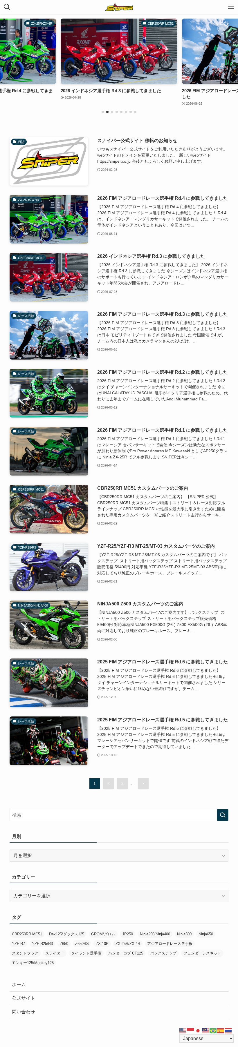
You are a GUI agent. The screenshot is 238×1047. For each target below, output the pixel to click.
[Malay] (206, 1030)
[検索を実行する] (222, 815)
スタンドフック (25, 953)
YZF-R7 (18, 943)
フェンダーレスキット (202, 953)
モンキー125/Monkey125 (33, 963)
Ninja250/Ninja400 (155, 934)
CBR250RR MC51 (27, 934)
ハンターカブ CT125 (125, 953)
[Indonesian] (190, 1030)
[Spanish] (221, 1030)
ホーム (19, 984)
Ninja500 (184, 934)
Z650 (64, 943)
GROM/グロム (103, 934)
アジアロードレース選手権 (169, 943)
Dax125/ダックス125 (66, 934)
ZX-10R (102, 943)
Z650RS (82, 943)
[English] (183, 1030)
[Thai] (228, 1030)
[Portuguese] (213, 1030)
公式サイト (23, 998)
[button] (103, 112)
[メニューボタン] (231, 7)
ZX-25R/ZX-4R (128, 943)
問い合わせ (23, 1011)
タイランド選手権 (86, 953)
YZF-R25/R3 (42, 943)
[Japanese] (198, 1030)
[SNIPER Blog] (119, 7)
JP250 (127, 934)
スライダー (54, 953)
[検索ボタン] (7, 7)
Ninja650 (206, 934)
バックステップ (163, 953)
